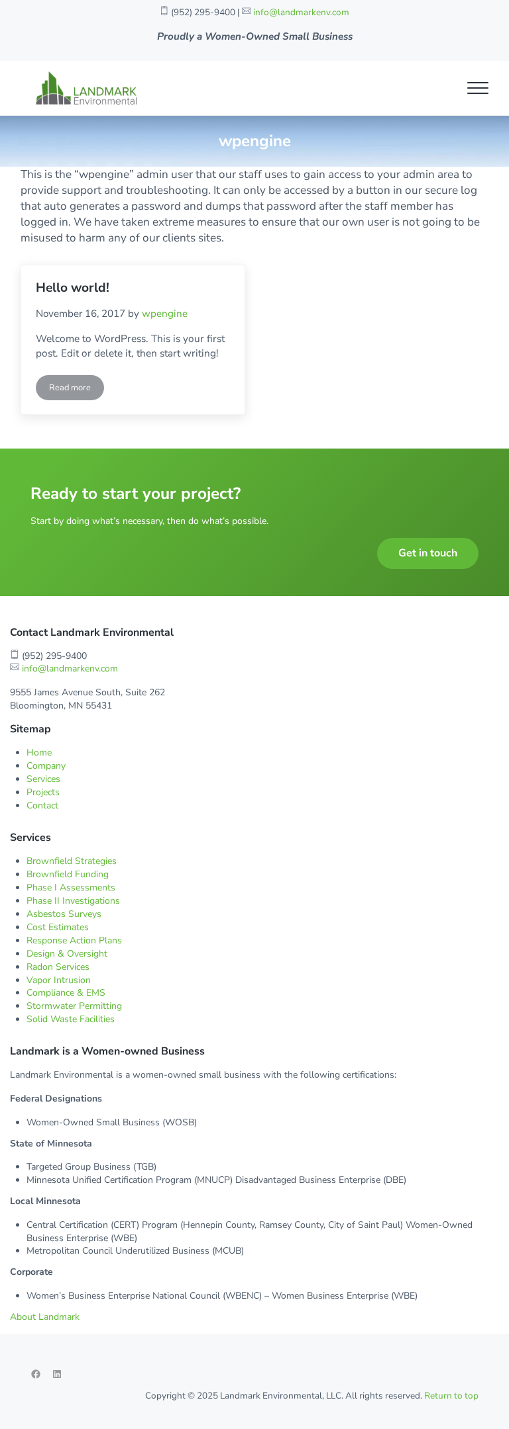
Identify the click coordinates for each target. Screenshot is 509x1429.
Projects (43, 792)
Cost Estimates (58, 927)
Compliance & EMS (66, 992)
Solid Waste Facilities (71, 1019)
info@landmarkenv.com (301, 12)
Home (39, 752)
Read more (76, 390)
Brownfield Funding (68, 874)
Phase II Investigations (73, 900)
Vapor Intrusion (59, 980)
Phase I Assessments (71, 887)
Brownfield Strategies (72, 861)
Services (43, 779)
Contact (42, 805)
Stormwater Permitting (74, 1006)
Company (46, 765)
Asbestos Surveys (64, 914)
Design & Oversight (67, 953)
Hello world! (72, 288)
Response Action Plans (74, 940)
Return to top (451, 1395)
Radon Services (58, 967)
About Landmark (45, 1317)
